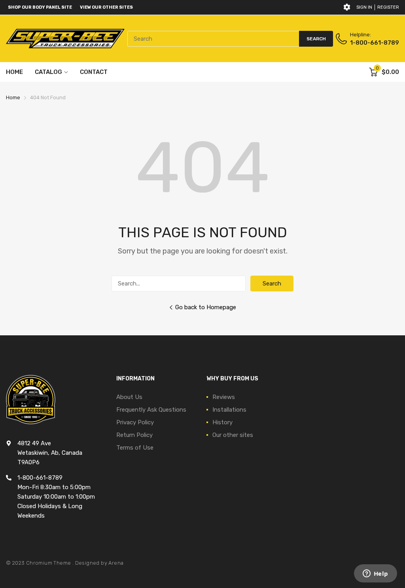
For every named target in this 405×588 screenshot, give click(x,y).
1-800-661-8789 (374, 42)
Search (272, 283)
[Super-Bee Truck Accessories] (65, 38)
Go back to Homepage (205, 307)
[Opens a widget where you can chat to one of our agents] (375, 574)
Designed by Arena (99, 563)
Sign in (364, 7)
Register (388, 7)
